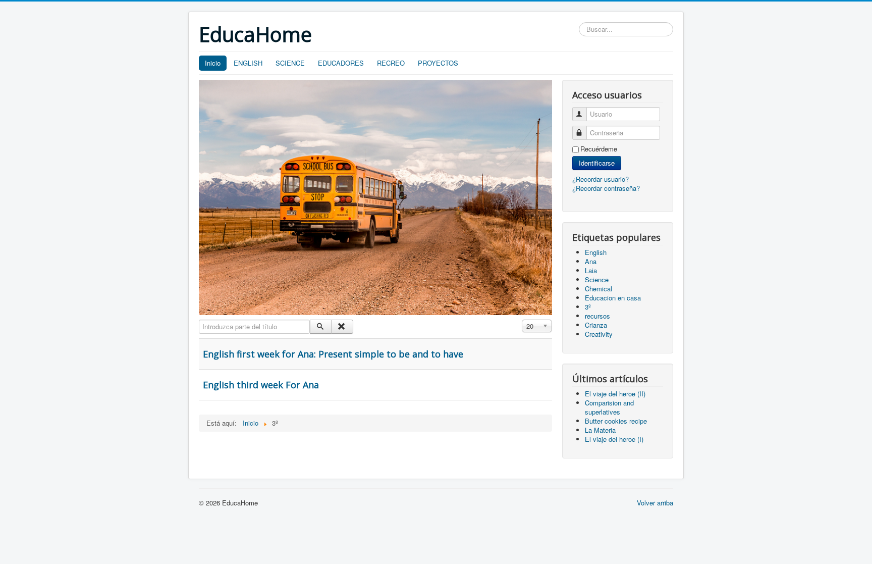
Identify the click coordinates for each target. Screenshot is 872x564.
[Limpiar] (342, 327)
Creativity (599, 334)
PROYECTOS (438, 63)
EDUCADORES (341, 63)
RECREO (391, 63)
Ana (590, 261)
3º (588, 307)
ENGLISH (248, 63)
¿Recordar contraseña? (606, 188)
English (596, 252)
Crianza (596, 325)
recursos (597, 316)
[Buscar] (321, 327)
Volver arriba (655, 502)
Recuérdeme (598, 148)
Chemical (598, 288)
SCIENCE (290, 63)
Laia (591, 270)
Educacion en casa (613, 297)
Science (597, 279)
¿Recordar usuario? (600, 179)
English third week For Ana (261, 385)
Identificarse (597, 163)
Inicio (213, 63)
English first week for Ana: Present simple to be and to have (333, 354)
